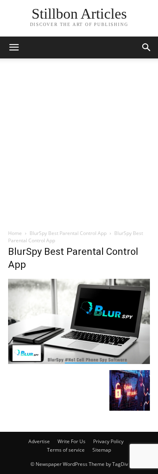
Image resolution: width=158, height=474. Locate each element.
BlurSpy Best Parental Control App (68, 233)
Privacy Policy (108, 441)
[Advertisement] (79, 146)
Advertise (39, 441)
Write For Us (71, 441)
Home (15, 233)
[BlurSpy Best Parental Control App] (79, 361)
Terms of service (66, 449)
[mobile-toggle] (14, 47)
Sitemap (101, 449)
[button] (146, 47)
